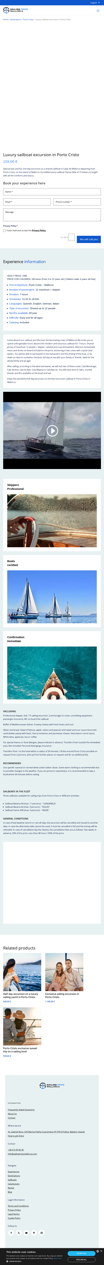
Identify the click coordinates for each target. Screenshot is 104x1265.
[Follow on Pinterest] (34, 1233)
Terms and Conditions (18, 1206)
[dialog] (52, 1256)
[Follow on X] (19, 1233)
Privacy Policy (39, 230)
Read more (58, 1258)
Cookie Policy (14, 1218)
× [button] (101, 1251)
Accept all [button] (81, 1253)
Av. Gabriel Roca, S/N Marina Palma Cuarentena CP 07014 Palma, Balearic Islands (46, 1131)
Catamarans (14, 1183)
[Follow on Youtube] (26, 1233)
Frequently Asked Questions (21, 1109)
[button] (35, 1261)
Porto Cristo (28, 19)
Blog (10, 1192)
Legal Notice (14, 1214)
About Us (12, 1113)
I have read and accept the (26, 230)
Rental (11, 1188)
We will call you (89, 239)
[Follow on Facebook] (11, 1233)
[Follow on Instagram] (41, 1233)
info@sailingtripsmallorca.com (22, 1154)
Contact (11, 1117)
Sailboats (12, 1179)
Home (5, 19)
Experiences (13, 1171)
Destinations (15, 19)
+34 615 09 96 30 (16, 1149)
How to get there (16, 1135)
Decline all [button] (81, 1260)
